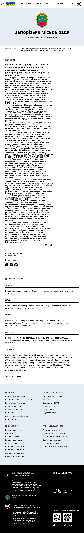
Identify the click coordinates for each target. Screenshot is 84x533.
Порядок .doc (11, 256)
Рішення (16, 48)
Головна (8, 48)
